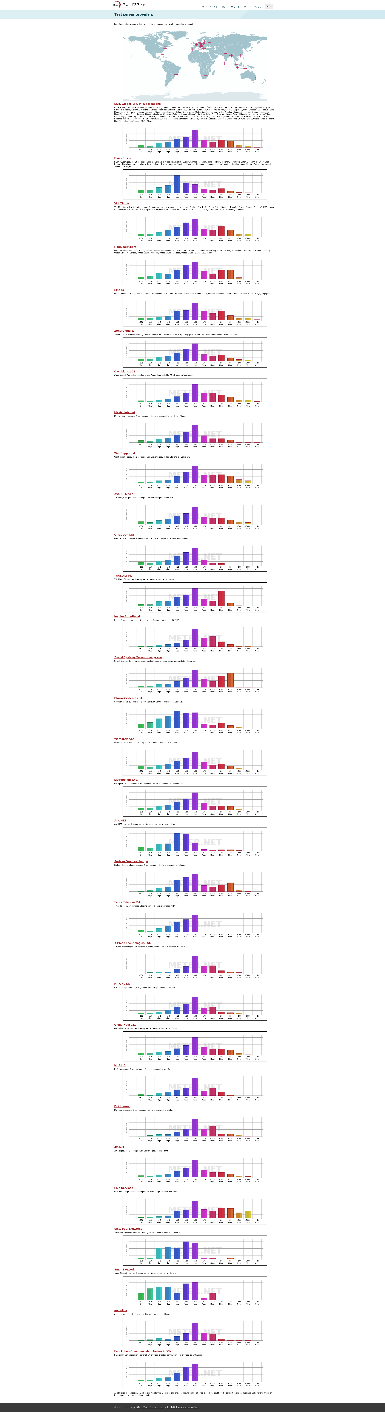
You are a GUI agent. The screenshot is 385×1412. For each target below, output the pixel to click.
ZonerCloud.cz (124, 330)
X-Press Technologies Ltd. (132, 943)
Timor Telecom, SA (127, 902)
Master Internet (124, 412)
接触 (138, 1407)
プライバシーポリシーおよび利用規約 (161, 1407)
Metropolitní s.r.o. (126, 779)
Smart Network (124, 1269)
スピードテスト (134, 4)
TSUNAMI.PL (123, 575)
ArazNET (120, 820)
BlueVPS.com (123, 158)
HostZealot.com (125, 246)
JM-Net (119, 1147)
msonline (120, 1310)
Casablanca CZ (124, 371)
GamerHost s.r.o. (125, 1024)
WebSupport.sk (125, 453)
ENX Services (123, 1187)
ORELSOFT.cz (124, 534)
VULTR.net (121, 203)
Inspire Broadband (127, 616)
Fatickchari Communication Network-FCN (142, 1351)
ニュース (235, 7)
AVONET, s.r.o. (124, 494)
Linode (119, 289)
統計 (224, 7)
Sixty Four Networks (128, 1228)
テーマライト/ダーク (189, 1407)
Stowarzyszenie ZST (128, 698)
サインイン (256, 7)
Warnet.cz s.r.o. (124, 738)
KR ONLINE (122, 983)
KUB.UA (120, 1065)
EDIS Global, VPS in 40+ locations (137, 103)
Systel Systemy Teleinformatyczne (138, 657)
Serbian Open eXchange (131, 861)
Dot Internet (122, 1106)
